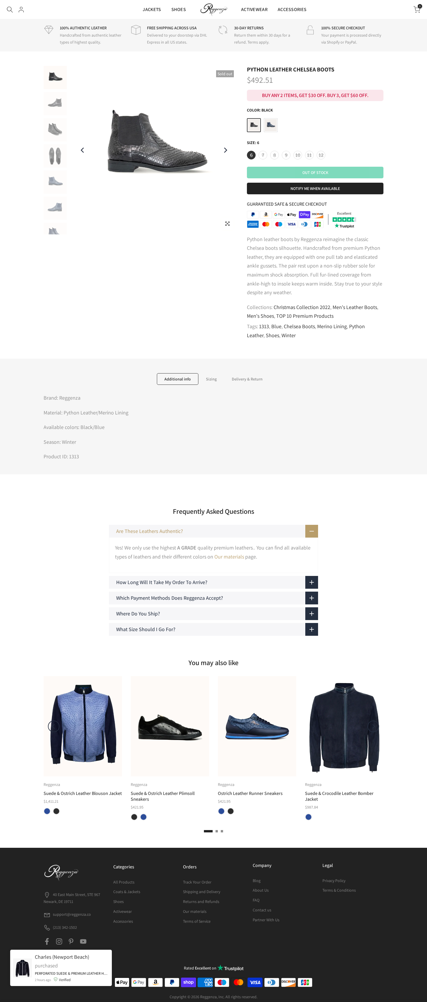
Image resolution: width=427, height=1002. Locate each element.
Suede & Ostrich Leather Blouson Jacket (83, 793)
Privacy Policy (333, 880)
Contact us (262, 910)
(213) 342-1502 (64, 927)
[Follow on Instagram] (59, 941)
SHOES (178, 9)
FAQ (256, 900)
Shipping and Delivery (201, 891)
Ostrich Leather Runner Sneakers (250, 793)
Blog (257, 880)
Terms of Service (197, 921)
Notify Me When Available (315, 188)
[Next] (225, 150)
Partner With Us (266, 919)
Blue (276, 326)
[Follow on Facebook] (47, 941)
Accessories (123, 921)
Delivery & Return (247, 379)
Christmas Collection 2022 (302, 307)
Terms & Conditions (339, 890)
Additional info (177, 379)
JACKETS (152, 9)
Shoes (272, 335)
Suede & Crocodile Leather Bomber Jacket (339, 796)
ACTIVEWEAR (254, 9)
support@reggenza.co (72, 914)
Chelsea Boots (299, 326)
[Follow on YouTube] (83, 941)
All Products (123, 882)
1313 (264, 326)
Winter (288, 335)
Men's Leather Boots (355, 307)
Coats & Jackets (126, 891)
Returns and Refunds (201, 901)
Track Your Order (197, 882)
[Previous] (83, 150)
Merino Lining (332, 326)
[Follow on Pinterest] (71, 941)
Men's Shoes (260, 316)
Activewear (122, 911)
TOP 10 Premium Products (304, 316)
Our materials (229, 556)
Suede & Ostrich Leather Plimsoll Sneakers (163, 796)
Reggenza (52, 784)
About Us (261, 890)
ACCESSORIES (292, 9)
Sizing (211, 379)
